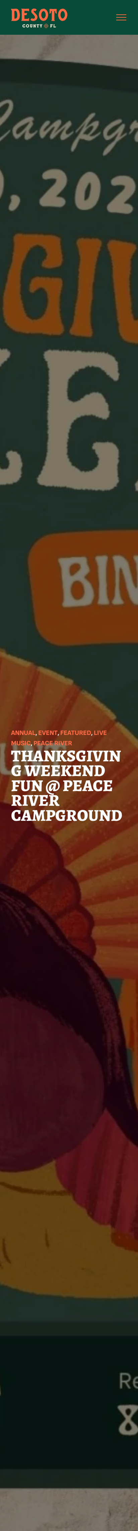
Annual (23, 733)
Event (48, 733)
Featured (75, 733)
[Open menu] (121, 17)
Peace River (52, 743)
